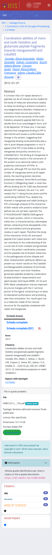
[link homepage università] (33, 5)
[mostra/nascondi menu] (49, 5)
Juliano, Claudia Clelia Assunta (22, 74)
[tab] (40, 328)
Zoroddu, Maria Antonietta (19, 58)
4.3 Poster (10, 29)
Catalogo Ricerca (17, 22)
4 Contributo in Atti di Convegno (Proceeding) (27, 26)
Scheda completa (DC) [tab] (19, 328)
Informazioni (13, 462)
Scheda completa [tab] (17, 322)
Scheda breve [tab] (14, 316)
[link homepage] (10, 5)
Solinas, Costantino (27, 62)
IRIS (4, 22)
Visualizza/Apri (12, 432)
